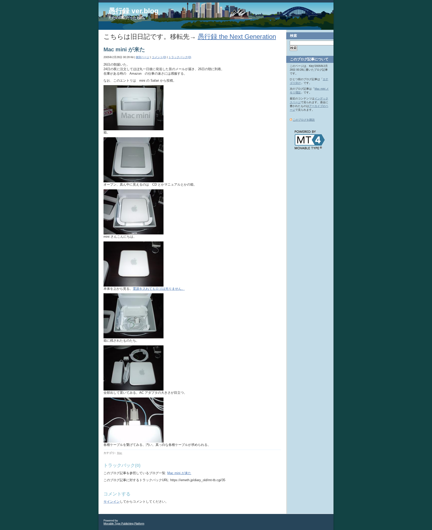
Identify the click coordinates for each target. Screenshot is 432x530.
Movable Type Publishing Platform (124, 523)
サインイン (112, 501)
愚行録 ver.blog (133, 11)
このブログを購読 (304, 119)
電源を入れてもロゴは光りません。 (159, 289)
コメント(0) (159, 57)
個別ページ (143, 57)
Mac (119, 452)
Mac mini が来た (179, 473)
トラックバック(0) (179, 57)
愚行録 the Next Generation (237, 36)
